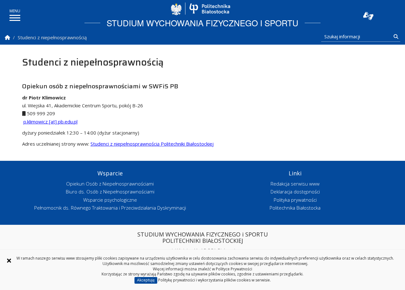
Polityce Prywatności (234, 269)
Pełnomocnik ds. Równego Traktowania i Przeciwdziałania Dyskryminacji (110, 208)
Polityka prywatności (295, 200)
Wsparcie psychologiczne (110, 200)
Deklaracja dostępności (295, 191)
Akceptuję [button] (146, 280)
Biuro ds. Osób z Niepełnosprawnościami (110, 191)
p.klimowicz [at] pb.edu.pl (50, 121)
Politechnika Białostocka (209, 9)
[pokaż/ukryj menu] (14, 17)
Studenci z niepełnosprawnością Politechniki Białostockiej (152, 144)
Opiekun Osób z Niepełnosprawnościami (110, 183)
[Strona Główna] (7, 37)
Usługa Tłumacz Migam (368, 15)
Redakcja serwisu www (295, 183)
